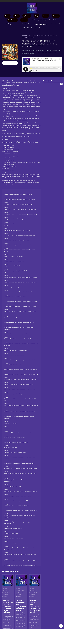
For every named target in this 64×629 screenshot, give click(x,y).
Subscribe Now (10, 62)
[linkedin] (28, 28)
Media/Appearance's (11, 24)
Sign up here (11, 160)
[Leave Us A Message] (61, 626)
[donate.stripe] (35, 28)
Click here (18, 136)
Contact (24, 20)
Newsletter (53, 20)
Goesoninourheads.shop (17, 128)
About (16, 16)
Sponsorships (42, 20)
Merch (33, 20)
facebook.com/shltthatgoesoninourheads (17, 155)
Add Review (12, 20)
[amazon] (31, 28)
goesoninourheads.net (12, 153)
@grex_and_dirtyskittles (13, 157)
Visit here (14, 145)
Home (7, 16)
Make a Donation (41, 24)
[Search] (51, 24)
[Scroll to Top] (61, 621)
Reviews (56, 16)
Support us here (10, 164)
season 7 (31, 37)
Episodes (27, 16)
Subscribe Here (25, 24)
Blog (36, 16)
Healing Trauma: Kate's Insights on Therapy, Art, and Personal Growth (35, 606)
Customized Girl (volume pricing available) (30, 162)
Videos (45, 16)
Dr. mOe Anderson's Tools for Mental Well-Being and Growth (21, 605)
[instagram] (56, 24)
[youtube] (24, 28)
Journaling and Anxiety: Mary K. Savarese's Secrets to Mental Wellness (7, 606)
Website (13, 177)
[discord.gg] (40, 28)
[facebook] (59, 24)
